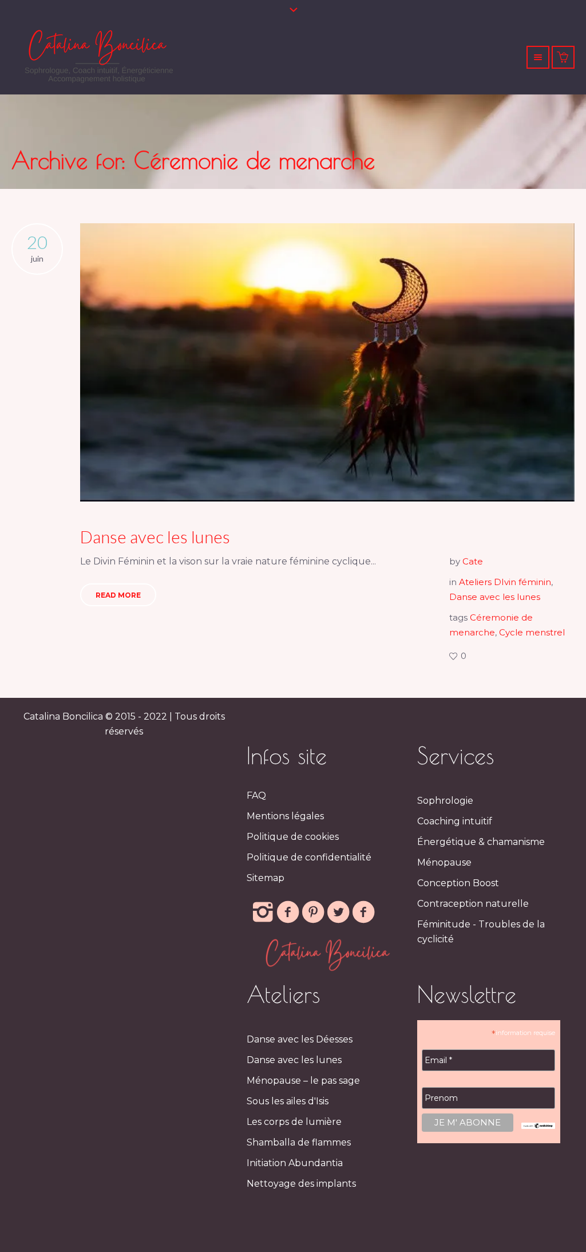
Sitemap (265, 877)
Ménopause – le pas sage (303, 1080)
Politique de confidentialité (309, 857)
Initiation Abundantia (295, 1163)
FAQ (256, 795)
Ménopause (444, 862)
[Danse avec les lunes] (327, 362)
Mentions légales (285, 816)
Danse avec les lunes (155, 536)
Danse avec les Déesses (300, 1039)
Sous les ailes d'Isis (287, 1101)
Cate (472, 561)
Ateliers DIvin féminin (505, 581)
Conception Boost (458, 883)
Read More (118, 595)
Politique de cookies (293, 836)
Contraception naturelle (473, 903)
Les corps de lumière (294, 1121)
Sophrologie (445, 800)
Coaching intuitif (454, 821)
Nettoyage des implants (301, 1183)
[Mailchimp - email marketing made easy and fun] (538, 1125)
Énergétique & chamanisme (481, 841)
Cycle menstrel (532, 632)
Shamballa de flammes (299, 1142)
